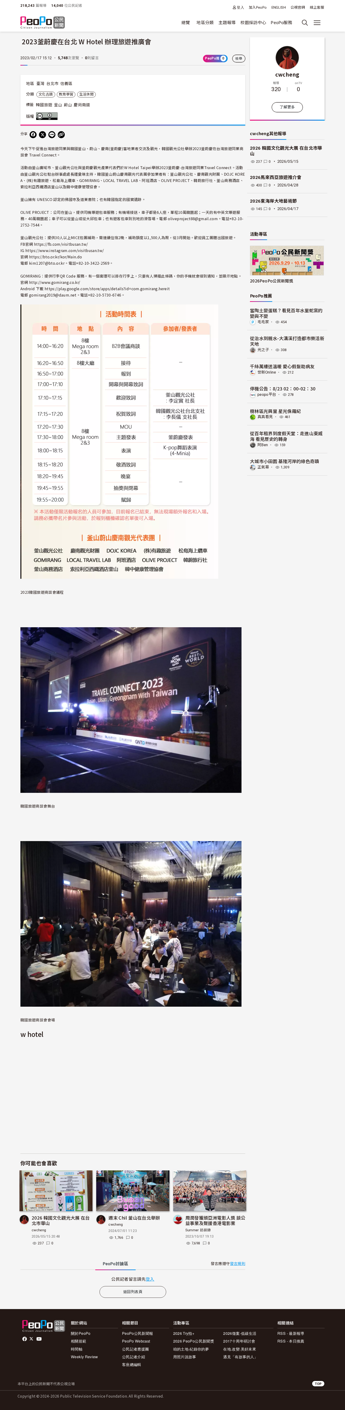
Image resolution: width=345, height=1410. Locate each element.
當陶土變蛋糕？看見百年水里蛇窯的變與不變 (286, 313)
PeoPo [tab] (115, 1263)
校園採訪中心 (253, 22)
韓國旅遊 (44, 105)
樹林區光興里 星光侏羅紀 (275, 411)
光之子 (263, 350)
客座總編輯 (131, 1364)
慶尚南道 (82, 105)
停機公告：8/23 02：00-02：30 (283, 388)
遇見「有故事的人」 (240, 1356)
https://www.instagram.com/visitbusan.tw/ (64, 250)
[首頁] (42, 22)
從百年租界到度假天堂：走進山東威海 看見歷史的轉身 (286, 436)
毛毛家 (263, 322)
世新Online (266, 372)
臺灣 (40, 83)
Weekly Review (84, 1356)
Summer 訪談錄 (198, 1230)
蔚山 (68, 105)
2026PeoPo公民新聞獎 (271, 281)
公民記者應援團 (135, 1349)
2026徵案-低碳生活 (239, 1333)
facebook (25, 1339)
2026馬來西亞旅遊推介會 (276, 177)
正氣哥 (263, 467)
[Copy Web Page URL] (61, 134)
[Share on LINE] (51, 134)
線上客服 (317, 7)
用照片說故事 (184, 1356)
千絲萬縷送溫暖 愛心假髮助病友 (282, 366)
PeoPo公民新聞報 (137, 1333)
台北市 (52, 83)
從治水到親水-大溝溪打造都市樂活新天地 (287, 341)
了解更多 (287, 107)
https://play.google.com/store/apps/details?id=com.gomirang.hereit (107, 288)
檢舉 (238, 58)
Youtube (39, 1339)
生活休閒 (86, 94)
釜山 (58, 105)
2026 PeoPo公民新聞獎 (193, 1341)
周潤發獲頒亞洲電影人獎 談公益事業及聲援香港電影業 (215, 1220)
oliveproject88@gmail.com (193, 218)
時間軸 (76, 1349)
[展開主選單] (317, 22)
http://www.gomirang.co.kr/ (54, 282)
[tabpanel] (132, 1279)
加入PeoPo (258, 7)
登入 (240, 7)
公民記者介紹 (133, 1356)
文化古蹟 (45, 94)
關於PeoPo (81, 1333)
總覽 (185, 22)
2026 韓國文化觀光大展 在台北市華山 (61, 1220)
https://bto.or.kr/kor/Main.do (55, 257)
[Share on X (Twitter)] (42, 134)
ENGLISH (279, 7)
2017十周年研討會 (239, 1341)
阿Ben (262, 445)
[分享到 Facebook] (33, 134)
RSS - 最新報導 (290, 1333)
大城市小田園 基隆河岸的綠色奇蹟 (284, 461)
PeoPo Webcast (136, 1341)
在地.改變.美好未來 (239, 1349)
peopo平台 (266, 394)
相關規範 (78, 1341)
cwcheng (39, 1230)
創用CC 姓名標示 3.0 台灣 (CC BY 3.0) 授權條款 (48, 116)
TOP (318, 1383)
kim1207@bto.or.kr (47, 263)
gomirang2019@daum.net (53, 295)
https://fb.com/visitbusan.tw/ (61, 244)
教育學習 (66, 94)
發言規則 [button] (237, 1264)
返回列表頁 (132, 1292)
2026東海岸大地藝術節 (273, 201)
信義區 (66, 83)
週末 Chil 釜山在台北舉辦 (134, 1217)
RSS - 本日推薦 (290, 1341)
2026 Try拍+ (184, 1333)
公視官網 (298, 7)
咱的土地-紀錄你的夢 (191, 1349)
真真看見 (265, 417)
